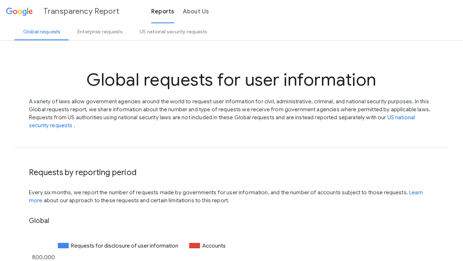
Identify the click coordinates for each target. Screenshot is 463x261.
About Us (196, 11)
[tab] (41, 31)
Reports (162, 11)
